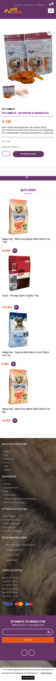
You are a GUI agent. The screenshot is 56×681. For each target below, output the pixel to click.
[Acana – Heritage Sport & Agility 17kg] (28, 273)
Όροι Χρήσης (9, 516)
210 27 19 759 (13, 555)
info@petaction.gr (14, 550)
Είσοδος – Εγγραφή (23, 5)
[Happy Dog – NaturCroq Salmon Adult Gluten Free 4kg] (28, 386)
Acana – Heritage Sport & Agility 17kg (20, 295)
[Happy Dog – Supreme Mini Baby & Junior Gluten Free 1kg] (28, 330)
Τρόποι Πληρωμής (12, 523)
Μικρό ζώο (9, 459)
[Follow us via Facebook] (24, 653)
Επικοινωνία (9, 495)
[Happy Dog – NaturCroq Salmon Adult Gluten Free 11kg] (28, 216)
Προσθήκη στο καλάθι (28, 154)
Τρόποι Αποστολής (12, 520)
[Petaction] (12, 10)
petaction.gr (12, 560)
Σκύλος (7, 451)
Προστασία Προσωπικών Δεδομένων (20, 499)
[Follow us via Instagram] (32, 653)
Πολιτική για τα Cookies (14, 502)
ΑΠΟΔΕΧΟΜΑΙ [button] (28, 678)
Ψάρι (6, 466)
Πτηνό (6, 462)
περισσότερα (46, 673)
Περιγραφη (28, 175)
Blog (6, 491)
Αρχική (7, 484)
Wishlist (40, 5)
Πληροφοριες (9, 476)
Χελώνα (7, 470)
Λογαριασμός (10, 527)
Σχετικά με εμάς (11, 487)
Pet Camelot (8, 109)
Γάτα (6, 455)
